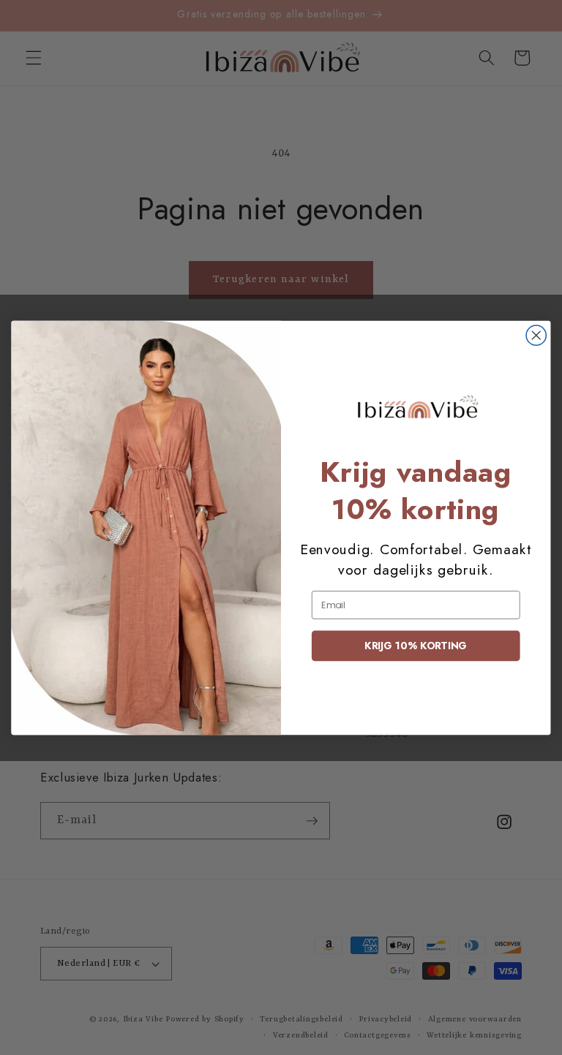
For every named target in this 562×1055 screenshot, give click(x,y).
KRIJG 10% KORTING (415, 645)
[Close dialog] (536, 335)
